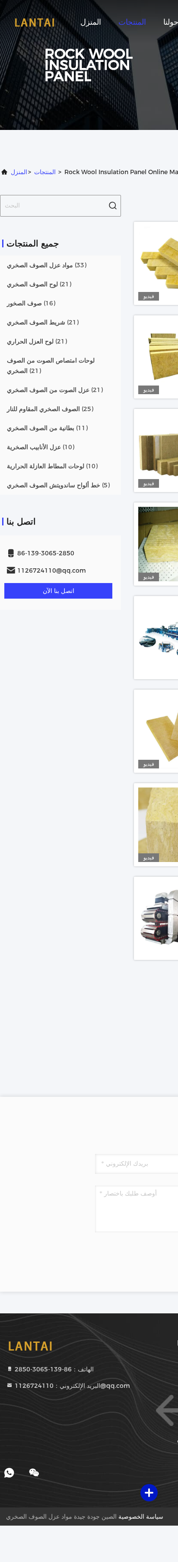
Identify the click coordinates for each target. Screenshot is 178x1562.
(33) (46, 265)
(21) (39, 284)
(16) (31, 303)
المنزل (90, 22)
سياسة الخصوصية (140, 1516)
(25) (50, 409)
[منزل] (34, 22)
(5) (58, 485)
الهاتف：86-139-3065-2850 (53, 1369)
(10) (40, 447)
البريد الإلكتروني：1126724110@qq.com (71, 1386)
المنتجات (132, 22)
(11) (47, 428)
